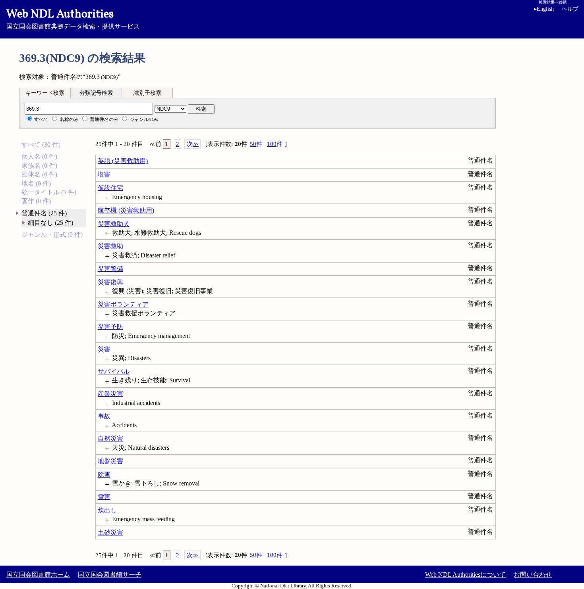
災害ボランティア (123, 304)
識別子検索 (147, 93)
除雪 (104, 474)
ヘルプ (570, 9)
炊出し (107, 510)
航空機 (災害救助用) (126, 210)
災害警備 (110, 268)
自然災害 (110, 438)
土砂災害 (110, 532)
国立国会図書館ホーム (38, 574)
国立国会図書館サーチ (109, 574)
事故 (104, 416)
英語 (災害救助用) (123, 160)
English (544, 9)
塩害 (104, 174)
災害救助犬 (114, 224)
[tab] (45, 93)
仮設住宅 (110, 187)
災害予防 (110, 326)
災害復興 (110, 282)
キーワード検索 (44, 93)
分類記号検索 (96, 93)
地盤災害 (110, 461)
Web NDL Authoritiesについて (465, 574)
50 (256, 144)
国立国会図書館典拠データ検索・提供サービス (73, 18)
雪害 (104, 496)
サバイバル (114, 371)
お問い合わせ (533, 574)
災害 (104, 349)
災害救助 (110, 246)
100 (274, 144)
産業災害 (110, 393)
